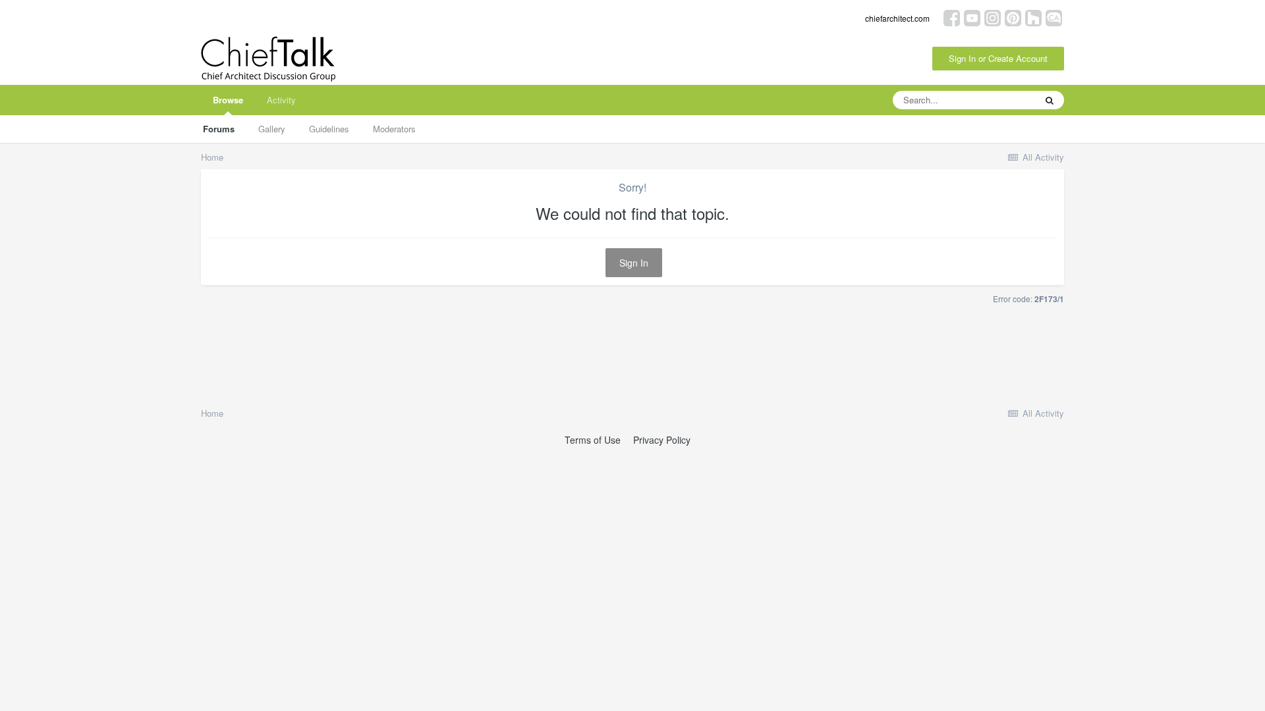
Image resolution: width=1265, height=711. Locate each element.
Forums (219, 128)
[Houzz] (1033, 16)
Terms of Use (593, 439)
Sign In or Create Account (998, 58)
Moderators (394, 128)
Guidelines (329, 128)
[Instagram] (992, 16)
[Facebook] (951, 16)
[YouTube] (972, 16)
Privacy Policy (661, 439)
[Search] (1049, 100)
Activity (281, 99)
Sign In (633, 262)
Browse (228, 99)
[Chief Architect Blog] (1054, 16)
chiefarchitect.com (897, 18)
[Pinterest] (1013, 16)
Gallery (271, 128)
